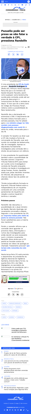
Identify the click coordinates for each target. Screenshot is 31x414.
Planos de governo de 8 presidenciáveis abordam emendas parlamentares (16, 370)
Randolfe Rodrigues (17, 86)
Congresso (20, 317)
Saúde (4, 317)
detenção (15, 310)
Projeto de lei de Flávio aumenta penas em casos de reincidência (15, 354)
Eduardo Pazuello (7, 307)
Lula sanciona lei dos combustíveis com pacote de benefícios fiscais (16, 361)
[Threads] (29, 5)
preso (25, 303)
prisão (4, 303)
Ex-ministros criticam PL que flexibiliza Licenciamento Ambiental (20, 338)
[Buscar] (28, 1)
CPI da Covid (23, 84)
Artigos (17, 403)
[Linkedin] (15, 5)
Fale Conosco (24, 403)
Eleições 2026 (16, 19)
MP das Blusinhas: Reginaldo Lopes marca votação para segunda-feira (16, 388)
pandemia (18, 307)
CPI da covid (5, 310)
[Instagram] (18, 5)
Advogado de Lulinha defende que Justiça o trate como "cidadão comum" (16, 379)
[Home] (15, 9)
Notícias (7, 19)
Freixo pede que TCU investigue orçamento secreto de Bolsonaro (19, 330)
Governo (11, 317)
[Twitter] (11, 5)
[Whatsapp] (1, 5)
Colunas (11, 403)
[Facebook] (8, 5)
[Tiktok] (25, 5)
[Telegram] (5, 5)
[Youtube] (22, 5)
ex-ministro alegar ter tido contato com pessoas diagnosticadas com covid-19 (15, 125)
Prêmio (24, 19)
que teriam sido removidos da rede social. (15, 248)
